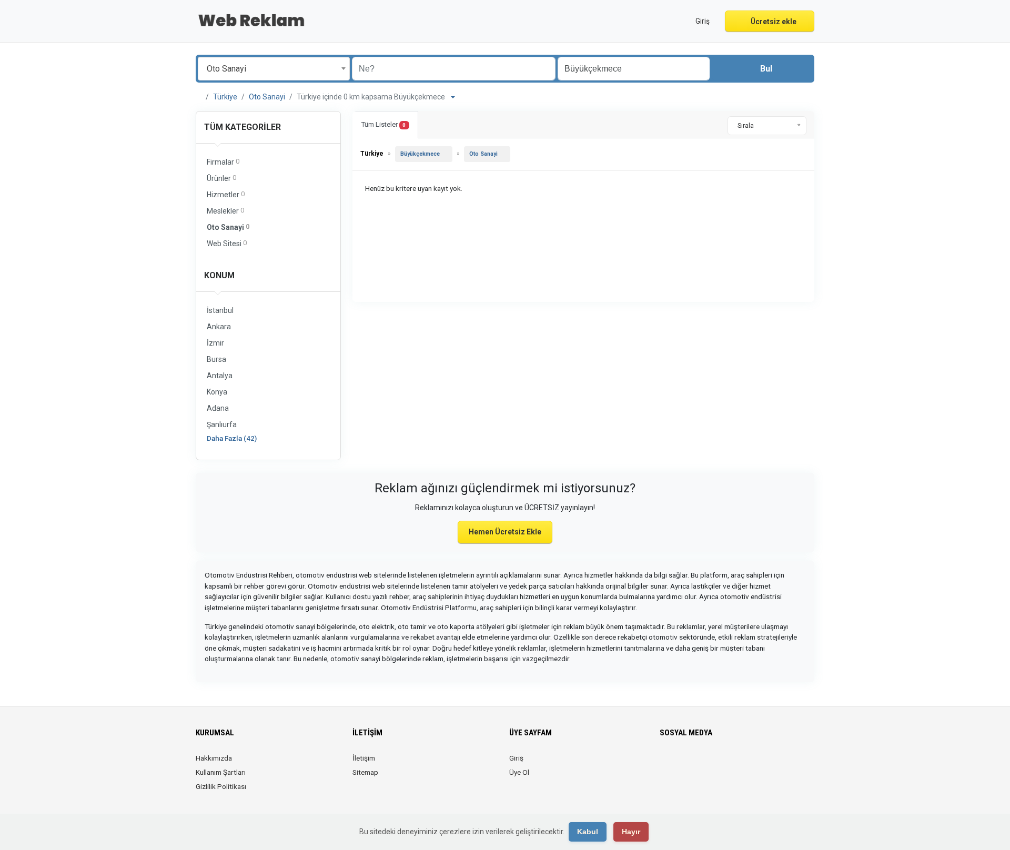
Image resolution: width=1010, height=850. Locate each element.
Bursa (216, 359)
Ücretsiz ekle (772, 21)
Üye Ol (519, 772)
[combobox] (274, 68)
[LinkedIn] (695, 764)
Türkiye (225, 97)
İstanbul (220, 310)
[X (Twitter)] (681, 764)
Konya (217, 392)
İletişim (363, 758)
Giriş (516, 758)
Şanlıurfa (222, 424)
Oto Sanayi (267, 97)
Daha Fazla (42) (232, 438)
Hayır (631, 831)
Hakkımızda (214, 758)
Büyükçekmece (420, 153)
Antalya (220, 375)
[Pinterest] (710, 764)
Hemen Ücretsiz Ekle (505, 532)
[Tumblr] (739, 764)
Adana (218, 408)
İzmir (215, 343)
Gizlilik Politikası (221, 786)
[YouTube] (725, 764)
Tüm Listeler (383, 124)
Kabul (587, 831)
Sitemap (365, 772)
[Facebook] (666, 764)
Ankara (219, 326)
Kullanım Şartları (221, 772)
